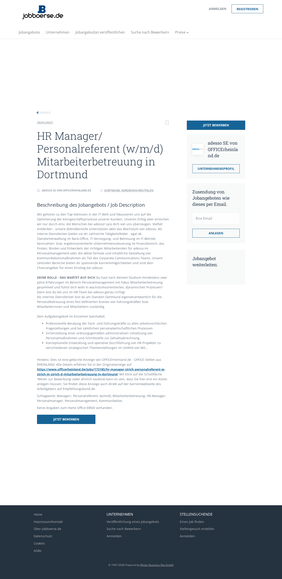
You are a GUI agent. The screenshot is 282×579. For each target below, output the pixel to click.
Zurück (45, 113)
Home (38, 514)
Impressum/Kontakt (48, 522)
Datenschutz (43, 536)
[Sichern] (167, 123)
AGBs (37, 551)
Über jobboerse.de (47, 529)
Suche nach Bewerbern (124, 529)
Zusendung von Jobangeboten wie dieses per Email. (211, 198)
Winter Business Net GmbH (157, 565)
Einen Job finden (192, 522)
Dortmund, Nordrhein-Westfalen (128, 190)
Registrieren (247, 9)
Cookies (39, 543)
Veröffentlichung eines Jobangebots (133, 522)
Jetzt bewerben (66, 419)
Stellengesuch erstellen (197, 529)
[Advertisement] (141, 72)
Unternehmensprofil (216, 169)
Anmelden (217, 9)
